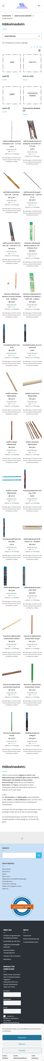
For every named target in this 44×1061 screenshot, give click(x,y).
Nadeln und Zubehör (23, 16)
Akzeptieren (22, 1037)
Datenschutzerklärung (31, 939)
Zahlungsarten (7, 881)
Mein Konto (6, 876)
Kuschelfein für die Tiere (11, 941)
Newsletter (7, 959)
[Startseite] (22, 6)
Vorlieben (22, 1050)
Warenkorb (6, 871)
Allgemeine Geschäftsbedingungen (14, 879)
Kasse (4, 874)
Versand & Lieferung (9, 884)
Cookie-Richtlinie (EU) (30, 942)
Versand (13, 151)
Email (5, 1007)
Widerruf (5, 889)
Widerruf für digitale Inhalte (11, 886)
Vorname (6, 991)
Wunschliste (6, 869)
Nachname (7, 999)
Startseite (6, 16)
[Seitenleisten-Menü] (40, 51)
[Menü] (6, 6)
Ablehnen (22, 1044)
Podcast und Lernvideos (11, 956)
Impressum (27, 935)
